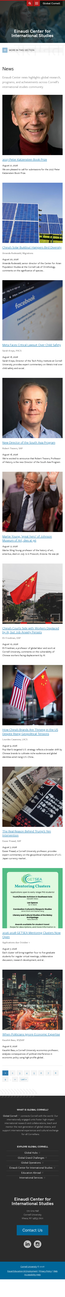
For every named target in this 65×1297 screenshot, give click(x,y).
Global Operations (31, 1162)
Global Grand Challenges (31, 1158)
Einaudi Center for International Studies (31, 1168)
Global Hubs (31, 1153)
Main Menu (36, 3)
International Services (31, 1177)
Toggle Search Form (30, 3)
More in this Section (21, 50)
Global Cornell (51, 3)
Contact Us (32, 1230)
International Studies (32, 33)
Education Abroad (31, 1173)
